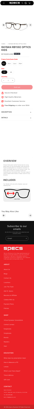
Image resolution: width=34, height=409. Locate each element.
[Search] (22, 3)
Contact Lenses (9, 324)
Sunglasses (7, 333)
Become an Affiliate (10, 295)
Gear (5, 346)
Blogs (5, 274)
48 (5, 72)
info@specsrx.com (11, 397)
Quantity (4, 76)
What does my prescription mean (15, 358)
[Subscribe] (26, 238)
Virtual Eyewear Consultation (13, 320)
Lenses (6, 366)
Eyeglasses (7, 329)
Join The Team (9, 287)
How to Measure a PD (11, 362)
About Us (7, 269)
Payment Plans (9, 304)
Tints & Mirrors (9, 375)
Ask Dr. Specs (8, 291)
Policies (6, 308)
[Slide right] (30, 25)
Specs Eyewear (13, 407)
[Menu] (4, 3)
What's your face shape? (12, 371)
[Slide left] (4, 25)
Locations (7, 282)
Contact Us (7, 278)
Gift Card (7, 379)
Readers (6, 342)
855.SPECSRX (9, 394)
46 (12, 72)
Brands (6, 337)
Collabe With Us (9, 299)
